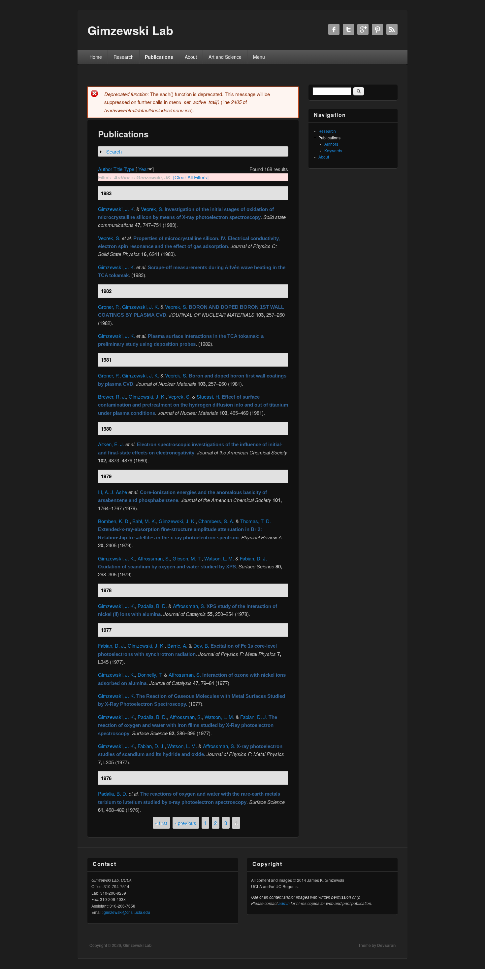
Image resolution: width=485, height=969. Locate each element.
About (191, 57)
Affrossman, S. (154, 558)
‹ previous (185, 822)
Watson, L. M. (219, 558)
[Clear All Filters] (191, 177)
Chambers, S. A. (216, 521)
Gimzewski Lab (137, 945)
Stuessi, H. (208, 396)
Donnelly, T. (150, 674)
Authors (331, 144)
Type (129, 168)
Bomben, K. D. (114, 521)
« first (161, 822)
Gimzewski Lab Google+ (363, 29)
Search (114, 151)
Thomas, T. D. (255, 521)
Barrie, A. (177, 645)
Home (95, 57)
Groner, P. (108, 306)
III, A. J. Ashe (112, 491)
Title (117, 168)
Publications (159, 57)
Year (143, 168)
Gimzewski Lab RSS (392, 29)
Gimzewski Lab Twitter (348, 29)
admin (284, 903)
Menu (259, 57)
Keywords (333, 150)
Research (123, 57)
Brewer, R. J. (112, 396)
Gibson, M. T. (187, 558)
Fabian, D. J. (253, 558)
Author (105, 168)
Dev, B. (201, 645)
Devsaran (386, 945)
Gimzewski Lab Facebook (334, 29)
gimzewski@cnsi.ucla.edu (127, 912)
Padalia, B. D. (152, 605)
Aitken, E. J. (111, 444)
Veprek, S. (152, 208)
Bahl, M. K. (144, 521)
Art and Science (225, 57)
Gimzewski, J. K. (116, 208)
